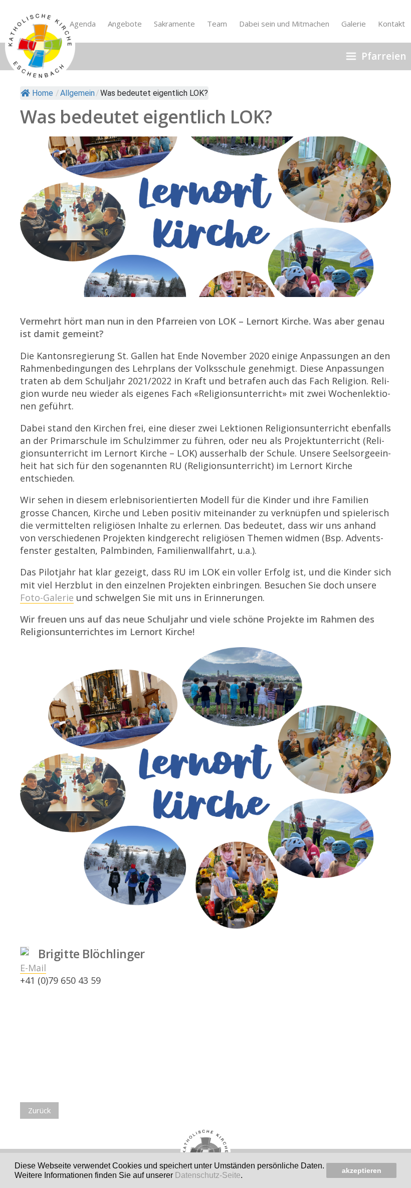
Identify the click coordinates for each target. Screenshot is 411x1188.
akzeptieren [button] (361, 1170)
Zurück (39, 1110)
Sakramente (174, 24)
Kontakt (391, 24)
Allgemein (77, 93)
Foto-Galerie (47, 597)
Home (42, 93)
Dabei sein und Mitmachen (284, 24)
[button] (246, 1175)
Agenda (83, 24)
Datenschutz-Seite (208, 1175)
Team (217, 24)
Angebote (125, 24)
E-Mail (33, 968)
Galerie (353, 24)
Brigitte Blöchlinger (91, 954)
